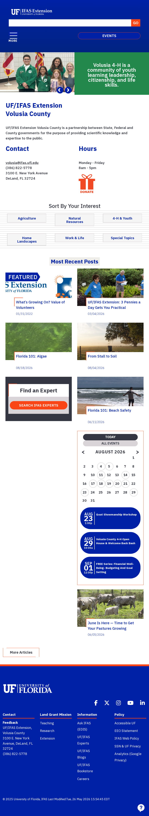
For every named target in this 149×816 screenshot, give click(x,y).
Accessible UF (125, 723)
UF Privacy (133, 746)
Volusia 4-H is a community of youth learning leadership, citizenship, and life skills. (111, 74)
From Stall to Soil (102, 356)
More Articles (21, 652)
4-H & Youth (122, 218)
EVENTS (109, 35)
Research (47, 730)
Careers (83, 779)
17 (93, 484)
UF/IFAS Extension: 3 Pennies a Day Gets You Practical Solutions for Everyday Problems (114, 305)
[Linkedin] (143, 702)
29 (134, 492)
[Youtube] (130, 702)
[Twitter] (107, 702)
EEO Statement (126, 730)
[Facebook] (96, 702)
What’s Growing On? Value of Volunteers (40, 305)
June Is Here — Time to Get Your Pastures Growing (111, 625)
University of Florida (27, 799)
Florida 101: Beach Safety (109, 410)
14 (125, 475)
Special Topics (122, 238)
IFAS (44, 799)
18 (101, 484)
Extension (47, 738)
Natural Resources (74, 220)
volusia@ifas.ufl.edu (22, 162)
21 (125, 484)
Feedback (10, 722)
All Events (110, 443)
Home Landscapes (27, 239)
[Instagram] (119, 702)
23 (85, 492)
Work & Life (74, 238)
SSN (117, 746)
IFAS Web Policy (126, 738)
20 (117, 484)
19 (109, 484)
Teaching (47, 723)
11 (101, 475)
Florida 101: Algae (31, 356)
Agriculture (27, 218)
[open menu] (13, 34)
